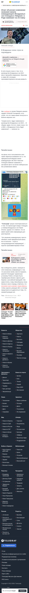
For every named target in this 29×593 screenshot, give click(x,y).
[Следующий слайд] (27, 5)
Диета (18, 406)
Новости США (6, 423)
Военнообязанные (22, 458)
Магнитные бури (22, 437)
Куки (13, 590)
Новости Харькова (5, 337)
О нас (3, 551)
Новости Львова (7, 346)
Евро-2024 (20, 387)
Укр (27, 2)
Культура (19, 432)
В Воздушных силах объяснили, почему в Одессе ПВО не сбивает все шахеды (18, 260)
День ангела (20, 488)
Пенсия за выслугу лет (6, 533)
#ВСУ (19, 295)
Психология (20, 409)
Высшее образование (20, 351)
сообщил (7, 111)
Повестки (19, 449)
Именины (19, 491)
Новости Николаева (5, 366)
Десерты (19, 523)
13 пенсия (5, 515)
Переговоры (6, 456)
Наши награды (6, 565)
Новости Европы (7, 421)
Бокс (18, 378)
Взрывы (4, 454)
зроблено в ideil (5, 587)
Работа (19, 336)
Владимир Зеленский (5, 475)
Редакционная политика (9, 556)
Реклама (4, 562)
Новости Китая (6, 432)
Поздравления (21, 440)
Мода (18, 426)
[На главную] (14, 2)
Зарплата (19, 334)
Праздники (18, 471)
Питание (19, 403)
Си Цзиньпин (6, 481)
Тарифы (4, 386)
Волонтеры (5, 462)
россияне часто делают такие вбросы (14, 286)
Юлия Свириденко (8, 505)
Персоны (4, 471)
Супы (18, 520)
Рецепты (18, 511)
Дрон (4, 409)
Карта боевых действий (6, 450)
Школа (19, 348)
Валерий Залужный (5, 489)
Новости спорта (20, 372)
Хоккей (19, 384)
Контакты (4, 568)
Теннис (19, 381)
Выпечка (19, 515)
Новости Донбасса (5, 359)
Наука (3, 397)
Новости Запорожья (5, 350)
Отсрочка (19, 455)
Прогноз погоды (21, 358)
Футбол (19, 376)
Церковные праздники (20, 475)
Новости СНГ (6, 429)
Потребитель (20, 423)
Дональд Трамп (7, 478)
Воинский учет (21, 461)
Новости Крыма (7, 362)
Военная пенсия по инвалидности (7, 524)
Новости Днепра (7, 341)
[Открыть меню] (2, 2)
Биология (5, 406)
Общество (18, 330)
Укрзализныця (6, 391)
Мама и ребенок (21, 400)
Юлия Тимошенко (7, 498)
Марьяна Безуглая (5, 502)
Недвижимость (6, 383)
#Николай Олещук (10, 297)
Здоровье (18, 397)
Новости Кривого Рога (7, 354)
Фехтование (20, 390)
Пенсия (3, 511)
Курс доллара (6, 388)
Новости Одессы (7, 344)
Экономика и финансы (5, 373)
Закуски (19, 529)
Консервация (21, 517)
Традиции (19, 483)
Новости (4, 330)
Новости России (7, 426)
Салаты (19, 526)
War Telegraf (13, 255)
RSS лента (5, 579)
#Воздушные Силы (11, 295)
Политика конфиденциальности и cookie (14, 554)
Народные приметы (20, 479)
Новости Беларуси (5, 435)
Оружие (4, 459)
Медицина (20, 345)
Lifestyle (18, 417)
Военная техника (7, 465)
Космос (4, 403)
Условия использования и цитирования (14, 559)
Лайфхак (19, 435)
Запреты (19, 486)
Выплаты (19, 339)
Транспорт (5, 380)
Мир (2, 417)
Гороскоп (19, 421)
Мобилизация (19, 446)
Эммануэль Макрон (5, 485)
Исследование (21, 412)
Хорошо (22, 590)
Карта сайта (5, 573)
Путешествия (21, 429)
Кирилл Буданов (7, 493)
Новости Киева (7, 334)
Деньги (4, 377)
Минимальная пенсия (6, 528)
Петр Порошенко (7, 495)
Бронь (18, 452)
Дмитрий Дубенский (9, 22)
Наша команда (6, 571)
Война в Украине (6, 446)
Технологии (5, 400)
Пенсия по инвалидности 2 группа (7, 519)
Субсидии (20, 342)
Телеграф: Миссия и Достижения (12, 576)
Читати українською (6, 25)
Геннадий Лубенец (9, 21)
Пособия (19, 355)
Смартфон (5, 412)
